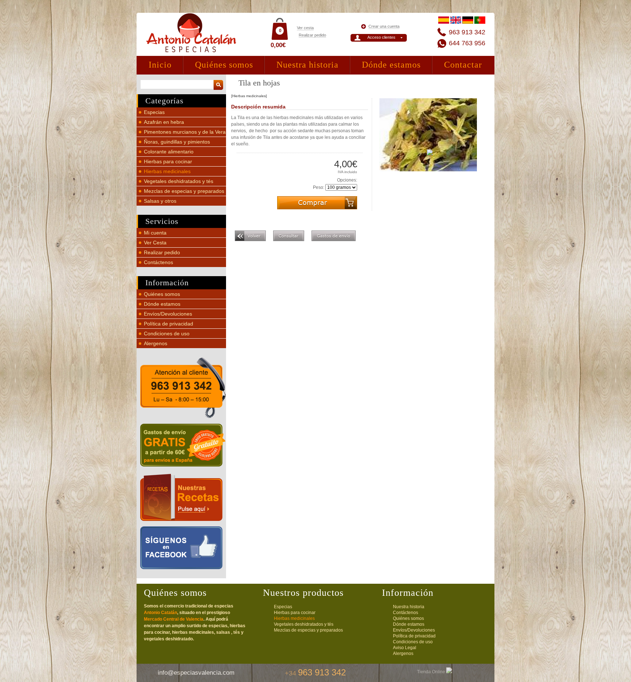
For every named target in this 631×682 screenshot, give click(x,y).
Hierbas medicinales (167, 171)
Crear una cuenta (383, 26)
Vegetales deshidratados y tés (178, 181)
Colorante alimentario (169, 152)
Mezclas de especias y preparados (184, 191)
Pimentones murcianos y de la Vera (185, 132)
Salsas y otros (160, 201)
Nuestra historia (307, 64)
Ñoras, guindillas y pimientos (177, 142)
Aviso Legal (404, 647)
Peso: (318, 187)
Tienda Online (431, 671)
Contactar (463, 64)
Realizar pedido (312, 35)
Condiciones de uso (167, 333)
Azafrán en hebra (164, 122)
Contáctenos (158, 262)
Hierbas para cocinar (168, 161)
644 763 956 (467, 43)
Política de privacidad (168, 324)
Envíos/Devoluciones (168, 314)
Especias (154, 112)
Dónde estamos (391, 64)
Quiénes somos (224, 64)
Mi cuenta (155, 233)
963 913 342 (467, 32)
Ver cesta (305, 28)
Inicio (160, 64)
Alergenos (155, 343)
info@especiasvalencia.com (196, 672)
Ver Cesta (155, 242)
